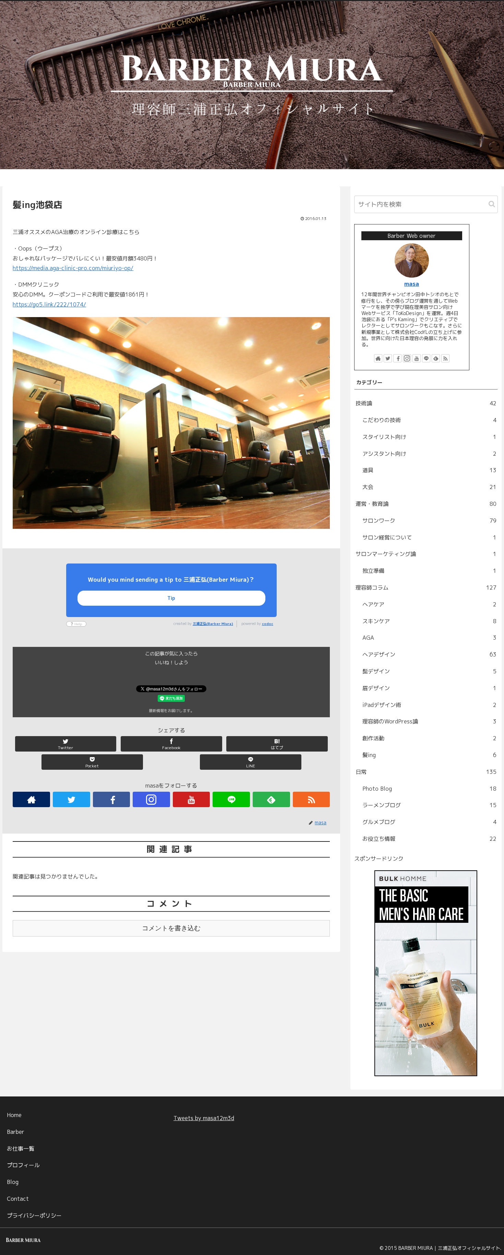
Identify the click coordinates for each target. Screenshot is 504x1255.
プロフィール (23, 1165)
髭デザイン (429, 671)
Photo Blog (429, 788)
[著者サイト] (31, 799)
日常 (426, 772)
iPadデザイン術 (429, 705)
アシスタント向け (429, 453)
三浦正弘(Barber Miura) (213, 623)
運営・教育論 (426, 504)
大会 (429, 487)
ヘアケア (429, 604)
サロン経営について (429, 537)
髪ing (429, 755)
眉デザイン (429, 688)
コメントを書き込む (171, 928)
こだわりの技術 (429, 420)
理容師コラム (426, 587)
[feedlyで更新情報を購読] (271, 799)
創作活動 (429, 738)
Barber (15, 1132)
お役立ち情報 (429, 839)
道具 (429, 470)
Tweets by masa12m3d (203, 1118)
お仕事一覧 (20, 1148)
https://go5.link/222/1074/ (49, 304)
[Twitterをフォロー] (71, 799)
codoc (267, 623)
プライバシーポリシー (34, 1215)
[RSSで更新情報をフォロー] (311, 799)
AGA (429, 637)
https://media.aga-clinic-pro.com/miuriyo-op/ (73, 268)
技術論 (426, 403)
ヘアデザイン (429, 654)
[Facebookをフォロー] (111, 799)
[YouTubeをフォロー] (191, 799)
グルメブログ (429, 822)
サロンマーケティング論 (426, 554)
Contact (18, 1198)
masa (411, 283)
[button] (492, 204)
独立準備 (429, 570)
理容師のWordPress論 (429, 721)
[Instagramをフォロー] (151, 799)
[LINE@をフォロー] (231, 799)
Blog (13, 1182)
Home (14, 1115)
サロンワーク (429, 520)
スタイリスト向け (429, 437)
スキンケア (429, 621)
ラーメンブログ (429, 805)
